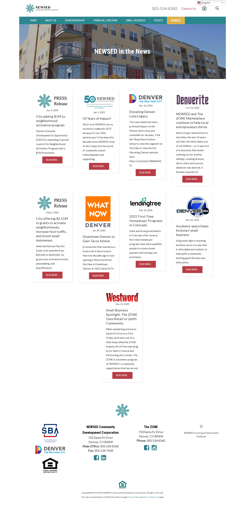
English (206, 2)
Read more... (52, 160)
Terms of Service (151, 497)
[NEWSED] (122, 410)
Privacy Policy (134, 497)
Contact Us (188, 8)
